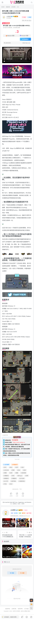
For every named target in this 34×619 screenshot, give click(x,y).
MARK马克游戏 (16, 611)
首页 (3, 7)
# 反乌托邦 (21, 478)
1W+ (17, 513)
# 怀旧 (5, 484)
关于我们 (26, 608)
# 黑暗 (12, 470)
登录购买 (26, 39)
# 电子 (10, 484)
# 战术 (10, 473)
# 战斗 (22, 467)
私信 (30, 17)
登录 (13, 573)
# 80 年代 (6, 481)
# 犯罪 (26, 475)
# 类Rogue (19, 475)
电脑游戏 (8, 7)
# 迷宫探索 (23, 473)
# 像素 (16, 473)
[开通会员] (31, 600)
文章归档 (14, 608)
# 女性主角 (6, 470)
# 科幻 (18, 470)
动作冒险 (13, 7)
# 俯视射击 (6, 478)
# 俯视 (5, 473)
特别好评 (15, 464)
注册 (23, 573)
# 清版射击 (13, 478)
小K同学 (8, 16)
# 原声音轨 (13, 481)
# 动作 (16, 467)
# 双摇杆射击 (22, 481)
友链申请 (7, 608)
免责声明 (20, 608)
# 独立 (10, 467)
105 (24, 513)
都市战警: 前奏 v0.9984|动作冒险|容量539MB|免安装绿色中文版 (15, 12)
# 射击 (24, 470)
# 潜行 (12, 475)
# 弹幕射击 (6, 475)
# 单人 (5, 467)
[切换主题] (31, 608)
